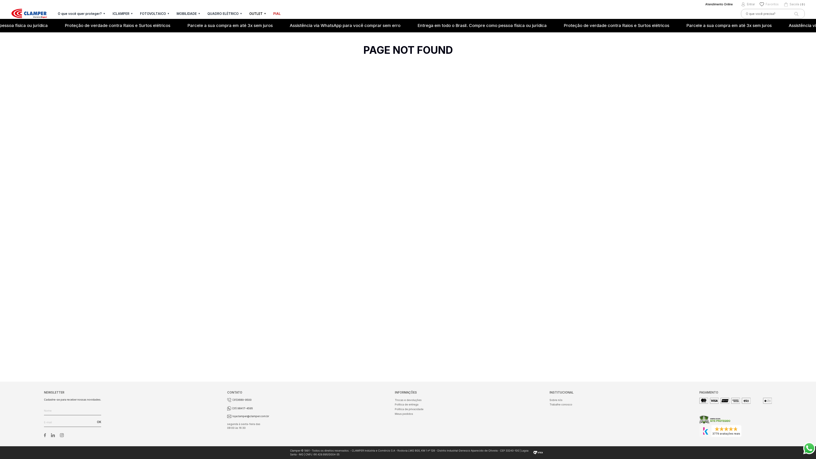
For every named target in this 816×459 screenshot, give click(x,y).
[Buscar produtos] (796, 13)
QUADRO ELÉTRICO (223, 14)
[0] (792, 4)
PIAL (277, 14)
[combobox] (773, 13)
